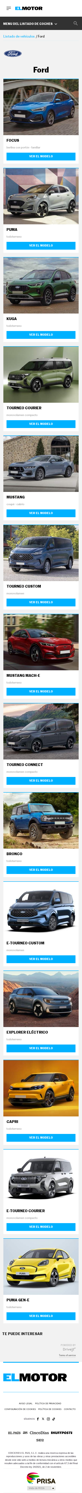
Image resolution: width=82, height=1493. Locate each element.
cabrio (20, 504)
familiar (35, 147)
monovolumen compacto (22, 415)
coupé (11, 504)
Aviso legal (26, 1403)
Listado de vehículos (19, 36)
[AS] (25, 1432)
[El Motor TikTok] (53, 1419)
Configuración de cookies (20, 1409)
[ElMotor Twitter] (43, 1419)
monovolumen (15, 593)
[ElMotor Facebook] (37, 1419)
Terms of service (67, 1355)
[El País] (14, 1432)
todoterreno (14, 237)
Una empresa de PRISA (41, 1478)
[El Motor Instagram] (48, 1419)
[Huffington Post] (61, 1432)
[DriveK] (69, 1349)
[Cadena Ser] (40, 1440)
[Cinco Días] (39, 1433)
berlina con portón (18, 147)
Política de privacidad (48, 1403)
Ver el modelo (41, 156)
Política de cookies (49, 1409)
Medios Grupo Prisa (41, 1488)
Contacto (70, 1409)
